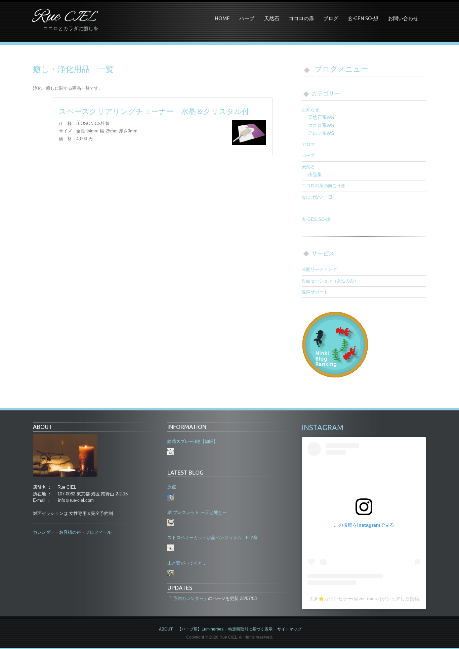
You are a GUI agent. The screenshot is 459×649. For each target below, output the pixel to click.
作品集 (315, 174)
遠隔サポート (315, 291)
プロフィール (98, 532)
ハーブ (246, 18)
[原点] (170, 497)
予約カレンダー (188, 598)
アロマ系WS (321, 133)
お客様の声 (70, 532)
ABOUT (166, 629)
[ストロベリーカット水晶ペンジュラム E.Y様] (170, 547)
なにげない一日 (317, 197)
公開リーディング (319, 269)
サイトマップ (289, 629)
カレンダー (44, 532)
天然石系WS (321, 117)
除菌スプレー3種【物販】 (192, 441)
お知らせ (310, 109)
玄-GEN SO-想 (363, 18)
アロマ (308, 144)
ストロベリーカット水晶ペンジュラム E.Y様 (212, 537)
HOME (222, 18)
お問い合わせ (403, 18)
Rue (64, 17)
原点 (171, 486)
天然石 (271, 18)
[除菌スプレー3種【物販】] (170, 451)
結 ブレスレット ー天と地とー (197, 512)
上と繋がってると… (187, 563)
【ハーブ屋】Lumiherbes (200, 629)
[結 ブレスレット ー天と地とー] (170, 522)
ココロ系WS (321, 125)
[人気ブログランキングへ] (335, 344)
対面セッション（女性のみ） (330, 280)
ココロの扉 (301, 18)
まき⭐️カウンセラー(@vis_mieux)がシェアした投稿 (364, 598)
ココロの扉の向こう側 (323, 185)
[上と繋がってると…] (170, 573)
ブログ (330, 18)
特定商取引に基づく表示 (250, 629)
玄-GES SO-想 (316, 219)
